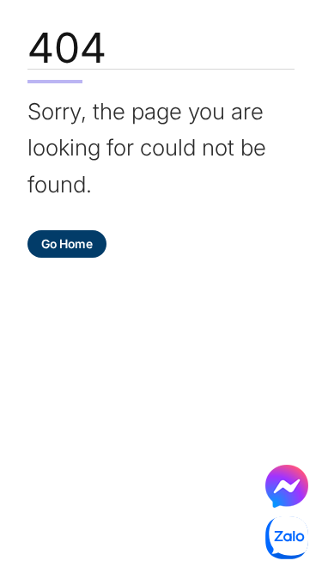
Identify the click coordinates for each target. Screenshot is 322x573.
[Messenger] (286, 486)
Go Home (67, 243)
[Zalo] (286, 537)
